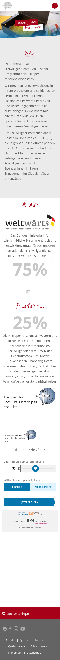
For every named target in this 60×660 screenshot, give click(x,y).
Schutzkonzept (39, 646)
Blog (5, 629)
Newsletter (41, 640)
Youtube (23, 629)
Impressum (15, 652)
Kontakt (9, 640)
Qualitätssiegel (16, 646)
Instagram (16, 629)
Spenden (25, 640)
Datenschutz (34, 652)
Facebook (10, 629)
